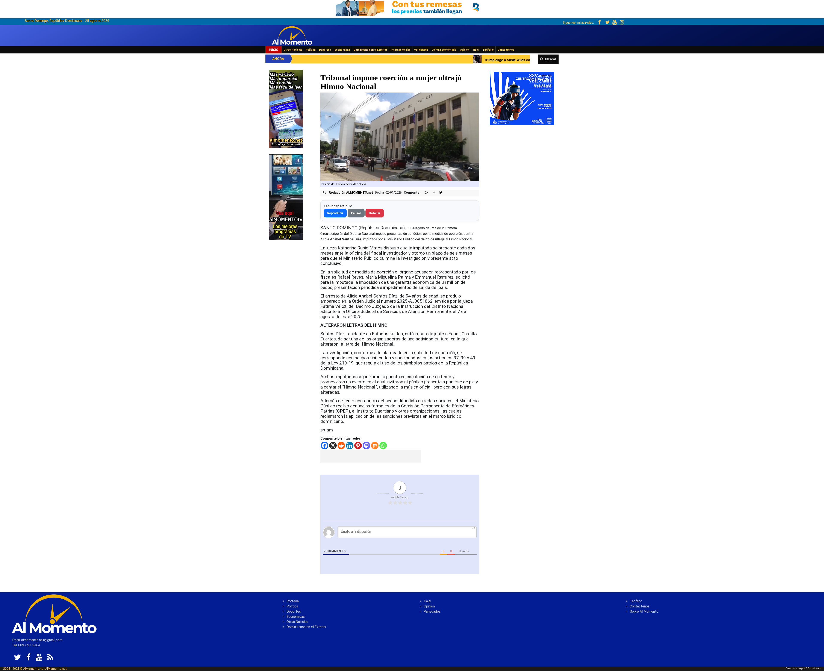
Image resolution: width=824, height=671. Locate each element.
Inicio (273, 50)
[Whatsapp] (383, 445)
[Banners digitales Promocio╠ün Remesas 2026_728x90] (412, 7)
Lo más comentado (444, 49)
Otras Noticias (292, 49)
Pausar (356, 213)
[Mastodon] (366, 445)
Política (310, 49)
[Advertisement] (370, 456)
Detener (374, 213)
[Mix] (375, 445)
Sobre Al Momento (644, 611)
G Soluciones (813, 668)
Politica (292, 606)
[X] (333, 445)
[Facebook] (324, 445)
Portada (292, 601)
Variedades (421, 49)
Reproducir (335, 213)
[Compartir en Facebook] (432, 192)
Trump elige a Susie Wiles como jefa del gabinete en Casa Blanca (442, 60)
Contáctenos (505, 49)
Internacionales (400, 49)
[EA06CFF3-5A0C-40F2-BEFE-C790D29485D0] (286, 197)
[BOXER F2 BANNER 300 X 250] (522, 98)
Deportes (325, 49)
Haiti (427, 601)
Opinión (464, 49)
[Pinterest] (358, 445)
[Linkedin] (349, 445)
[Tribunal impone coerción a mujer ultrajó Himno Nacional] (399, 137)
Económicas (342, 49)
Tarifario (488, 49)
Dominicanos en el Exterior (370, 49)
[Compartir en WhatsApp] (424, 192)
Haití (476, 49)
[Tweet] (439, 192)
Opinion (429, 606)
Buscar (550, 59)
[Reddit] (341, 445)
